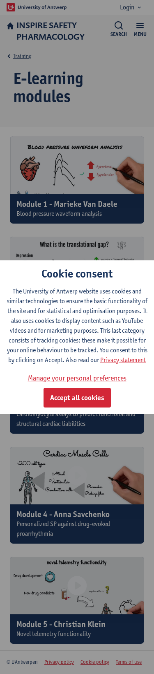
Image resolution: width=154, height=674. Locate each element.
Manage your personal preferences (77, 378)
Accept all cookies (77, 397)
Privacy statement (123, 360)
